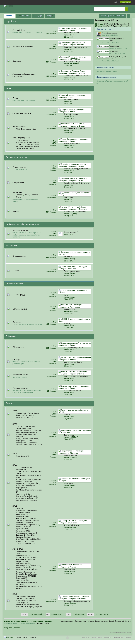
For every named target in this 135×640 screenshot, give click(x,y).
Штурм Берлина (22, 562)
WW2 (18, 129)
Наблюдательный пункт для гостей (23, 224)
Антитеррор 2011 (22, 494)
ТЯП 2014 (20, 599)
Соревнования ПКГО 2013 (26, 576)
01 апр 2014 (68, 380)
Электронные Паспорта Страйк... (76, 76)
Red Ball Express (22, 518)
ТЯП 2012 (20, 521)
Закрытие (38, 607)
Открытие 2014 (22, 600)
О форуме (11, 336)
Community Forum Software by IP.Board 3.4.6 (96, 637)
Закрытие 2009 (22, 445)
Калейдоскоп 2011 (32, 484)
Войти (116, 2)
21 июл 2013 (69, 395)
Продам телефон (70, 455)
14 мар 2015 (68, 187)
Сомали (33, 518)
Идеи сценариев (22, 140)
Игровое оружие (20, 167)
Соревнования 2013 (23, 555)
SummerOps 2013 (22, 566)
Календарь (37, 16)
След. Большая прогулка (25, 486)
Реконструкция (19, 126)
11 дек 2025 (68, 299)
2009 (15, 424)
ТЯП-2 (18, 473)
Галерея (50, 16)
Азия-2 (31, 541)
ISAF (36, 570)
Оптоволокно (21, 525)
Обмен (18, 197)
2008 (15, 411)
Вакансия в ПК (69, 309)
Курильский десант (23, 537)
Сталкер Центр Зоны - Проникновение (24, 528)
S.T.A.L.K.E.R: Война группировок (28, 480)
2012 (15, 506)
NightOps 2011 (21, 488)
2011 (15, 465)
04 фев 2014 (69, 573)
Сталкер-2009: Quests (30, 439)
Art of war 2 (20, 584)
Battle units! (20, 417)
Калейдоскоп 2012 (23, 531)
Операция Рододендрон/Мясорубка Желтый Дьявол (26, 573)
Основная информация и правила (77, 601)
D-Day (29, 441)
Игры (8, 88)
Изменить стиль (21, 637)
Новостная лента (20, 375)
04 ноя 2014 (68, 605)
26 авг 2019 (68, 148)
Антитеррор (32, 443)
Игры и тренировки (21, 138)
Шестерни (68, 257)
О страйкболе (19, 30)
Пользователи (23, 16)
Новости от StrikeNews (23, 46)
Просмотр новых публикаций (112, 16)
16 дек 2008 (68, 419)
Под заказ (19, 195)
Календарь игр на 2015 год (106, 20)
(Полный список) (43, 623)
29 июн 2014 (69, 118)
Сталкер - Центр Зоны (24, 482)
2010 (15, 454)
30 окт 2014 (68, 328)
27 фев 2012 (69, 487)
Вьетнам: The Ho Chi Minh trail (27, 605)
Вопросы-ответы (20, 230)
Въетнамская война (28, 129)
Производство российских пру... (76, 47)
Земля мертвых (22, 603)
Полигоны (17, 98)
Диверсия (33, 600)
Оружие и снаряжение (17, 157)
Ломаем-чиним (19, 256)
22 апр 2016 (68, 37)
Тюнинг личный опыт (72, 271)
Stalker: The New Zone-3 (25, 148)
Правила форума (20, 388)
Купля (27, 195)
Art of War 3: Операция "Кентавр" (28, 146)
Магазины (17, 211)
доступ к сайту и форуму (73, 362)
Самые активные (101, 621)
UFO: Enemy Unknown (24, 467)
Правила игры (114, 46)
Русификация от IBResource (121, 637)
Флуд (66, 295)
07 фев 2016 (69, 132)
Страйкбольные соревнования (27, 142)
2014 (15, 594)
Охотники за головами (24, 523)
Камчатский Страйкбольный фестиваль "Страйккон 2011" (27, 497)
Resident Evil (21, 469)
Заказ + (67, 414)
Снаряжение (18, 182)
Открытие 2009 (29, 426)
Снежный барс (36, 430)
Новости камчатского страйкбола (76, 376)
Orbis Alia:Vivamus (32, 521)
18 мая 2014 (68, 352)
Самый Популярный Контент (120, 621)
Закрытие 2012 (22, 541)
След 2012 (30, 535)
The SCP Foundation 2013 (25, 543)
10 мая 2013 (68, 529)
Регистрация (125, 2)
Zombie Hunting (33, 413)
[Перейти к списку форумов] (8, 6)
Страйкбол (11, 21)
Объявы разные (20, 309)
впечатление (69, 483)
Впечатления (69, 435)
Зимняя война (69, 569)
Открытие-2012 (33, 525)
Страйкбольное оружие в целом (76, 169)
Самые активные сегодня (84, 621)
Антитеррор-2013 (23, 580)
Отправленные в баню (72, 391)
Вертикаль (20, 484)
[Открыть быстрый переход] (128, 16)
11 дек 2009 (68, 439)
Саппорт (16, 359)
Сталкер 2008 (21, 413)
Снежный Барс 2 (35, 445)
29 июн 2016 (69, 66)
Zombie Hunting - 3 (23, 512)
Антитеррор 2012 (22, 514)
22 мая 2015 (68, 313)
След (18, 439)
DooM (31, 570)
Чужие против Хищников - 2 (26, 433)
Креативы (17, 322)
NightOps (29, 417)
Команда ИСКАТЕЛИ (72, 61)
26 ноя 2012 (68, 80)
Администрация (67, 621)
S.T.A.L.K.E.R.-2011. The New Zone (29, 471)
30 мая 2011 (68, 460)
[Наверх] (67, 637)
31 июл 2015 (69, 104)
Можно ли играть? (71, 232)
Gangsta (30, 607)
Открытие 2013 (22, 570)
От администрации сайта (73, 348)
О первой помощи (71, 114)
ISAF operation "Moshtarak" (25, 596)
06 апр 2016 (68, 216)
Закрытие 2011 (35, 500)
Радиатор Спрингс (23, 564)
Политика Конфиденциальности (120, 632)
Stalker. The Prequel (23, 428)
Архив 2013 (18, 549)
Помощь (33, 637)
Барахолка (17, 192)
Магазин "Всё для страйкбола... (76, 212)
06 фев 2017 (69, 173)
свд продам (68, 197)
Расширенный (130, 9)
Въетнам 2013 (21, 578)
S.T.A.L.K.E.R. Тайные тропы (26, 558)
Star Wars (19, 508)
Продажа (34, 195)
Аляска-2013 (35, 566)
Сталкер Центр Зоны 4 (24, 568)
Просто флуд (19, 294)
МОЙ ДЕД (67, 324)
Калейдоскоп (21, 443)
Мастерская (11, 245)
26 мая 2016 (68, 51)
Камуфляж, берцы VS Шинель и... (76, 183)
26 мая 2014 (68, 366)
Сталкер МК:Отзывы (71, 525)
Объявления (18, 347)
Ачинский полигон (71, 100)
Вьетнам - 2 (20, 535)
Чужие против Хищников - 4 (26, 533)
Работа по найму (22, 430)
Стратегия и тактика (22, 113)
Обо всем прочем (14, 284)
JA (35, 482)
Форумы (9, 16)
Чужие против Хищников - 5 (26, 582)
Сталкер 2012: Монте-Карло (26, 510)
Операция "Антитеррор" (25, 415)
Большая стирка (22, 500)
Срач (18, 456)
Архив (9, 403)
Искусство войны (22, 517)
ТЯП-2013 (31, 559)
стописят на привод (71, 33)
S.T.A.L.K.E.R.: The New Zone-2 (27, 144)
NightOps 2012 (35, 539)
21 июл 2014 (69, 261)
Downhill (19, 426)
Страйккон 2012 (22, 539)
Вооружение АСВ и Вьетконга (75, 128)
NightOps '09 (20, 441)
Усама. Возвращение (72, 144)
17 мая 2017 (68, 201)
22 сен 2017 (68, 234)
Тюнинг (16, 270)
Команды (17, 61)
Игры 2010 (25, 456)
